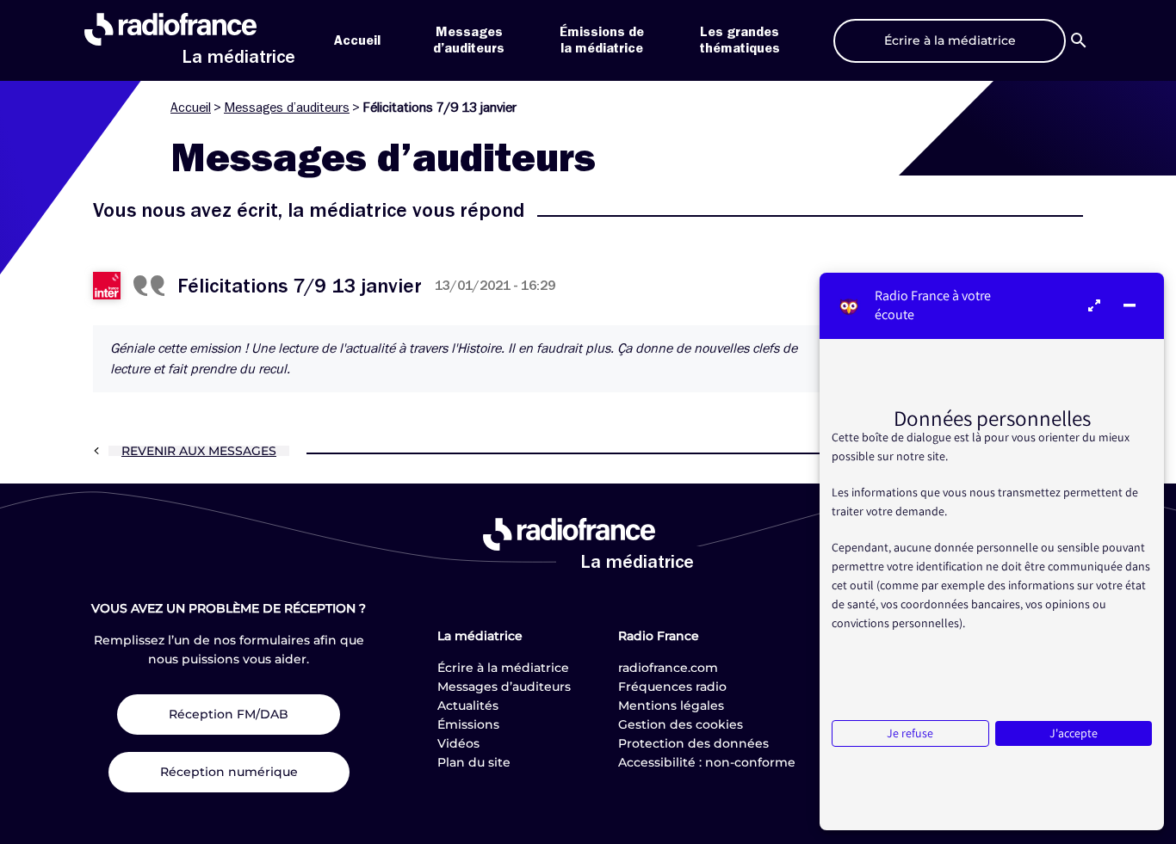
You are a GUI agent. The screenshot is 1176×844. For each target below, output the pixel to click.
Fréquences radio (672, 686)
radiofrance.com (668, 667)
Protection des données (693, 743)
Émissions (468, 724)
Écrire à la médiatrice (503, 667)
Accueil (357, 40)
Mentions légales (671, 705)
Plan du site (474, 762)
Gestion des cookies (680, 724)
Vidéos (458, 743)
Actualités (467, 705)
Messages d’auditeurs (287, 107)
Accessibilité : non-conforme (706, 762)
